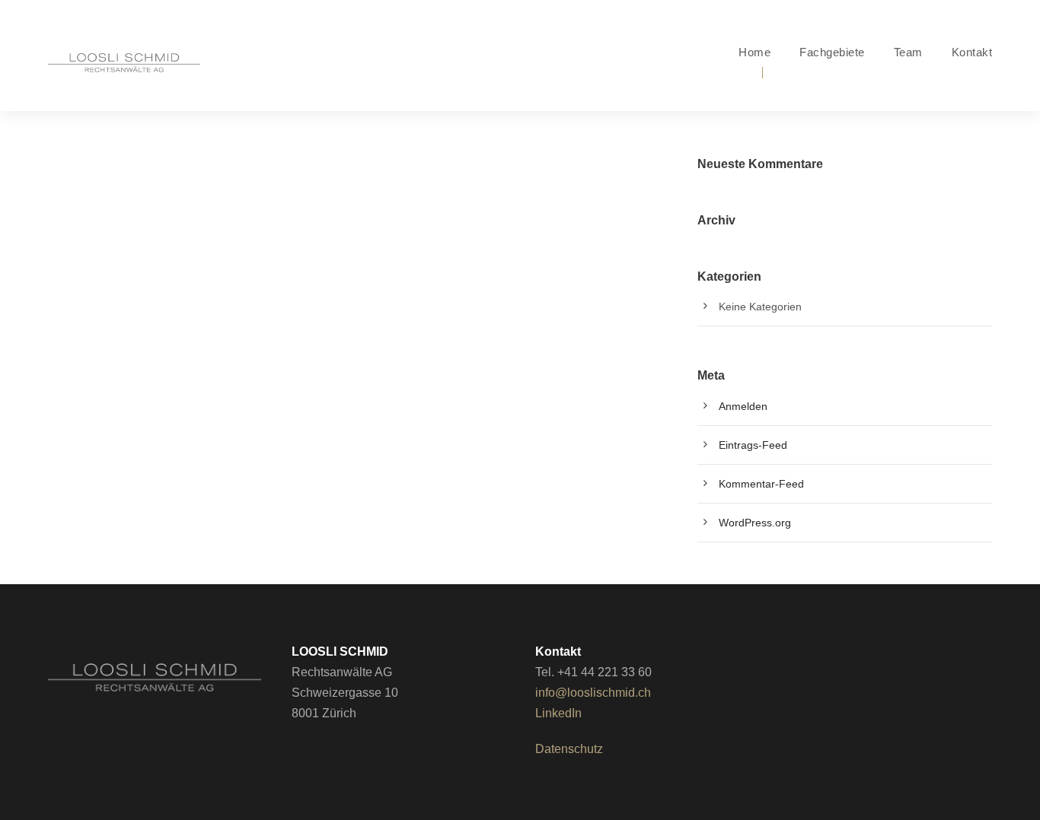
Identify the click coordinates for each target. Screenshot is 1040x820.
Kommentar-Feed (761, 484)
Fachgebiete (832, 52)
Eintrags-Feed (753, 445)
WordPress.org (755, 522)
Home (754, 52)
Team (908, 52)
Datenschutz (569, 748)
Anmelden (743, 406)
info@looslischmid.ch (593, 692)
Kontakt (972, 52)
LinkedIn (558, 713)
